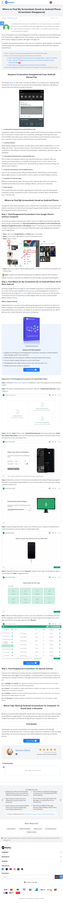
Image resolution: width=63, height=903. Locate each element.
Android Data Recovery (2, 23)
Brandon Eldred (23, 750)
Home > (5, 838)
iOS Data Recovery (51, 829)
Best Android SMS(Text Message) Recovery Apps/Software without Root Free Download (45, 807)
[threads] (18, 869)
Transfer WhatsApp (24, 829)
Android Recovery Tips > (15, 838)
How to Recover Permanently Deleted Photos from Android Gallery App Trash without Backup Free (17, 807)
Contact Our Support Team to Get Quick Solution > (40, 814)
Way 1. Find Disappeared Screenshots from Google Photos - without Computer (33, 58)
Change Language (31, 882)
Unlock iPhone (11, 829)
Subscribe (58, 877)
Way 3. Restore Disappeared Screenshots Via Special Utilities (27, 65)
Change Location (31, 832)
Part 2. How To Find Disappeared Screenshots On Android (23, 56)
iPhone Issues (38, 829)
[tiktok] (22, 869)
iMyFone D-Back (22, 293)
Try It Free (30, 370)
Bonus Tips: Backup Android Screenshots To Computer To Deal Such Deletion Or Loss (31, 67)
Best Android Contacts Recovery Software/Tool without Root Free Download (16, 800)
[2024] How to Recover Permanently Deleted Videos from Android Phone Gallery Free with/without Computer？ (17, 793)
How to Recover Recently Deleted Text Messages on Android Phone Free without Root (44, 800)
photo (14, 83)
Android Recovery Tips (12, 18)
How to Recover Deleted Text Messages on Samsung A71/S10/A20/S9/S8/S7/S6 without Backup (45, 793)
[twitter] (7, 869)
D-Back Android (18, 383)
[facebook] (3, 869)
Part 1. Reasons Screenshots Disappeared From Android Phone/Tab (26, 53)
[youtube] (11, 869)
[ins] (14, 869)
